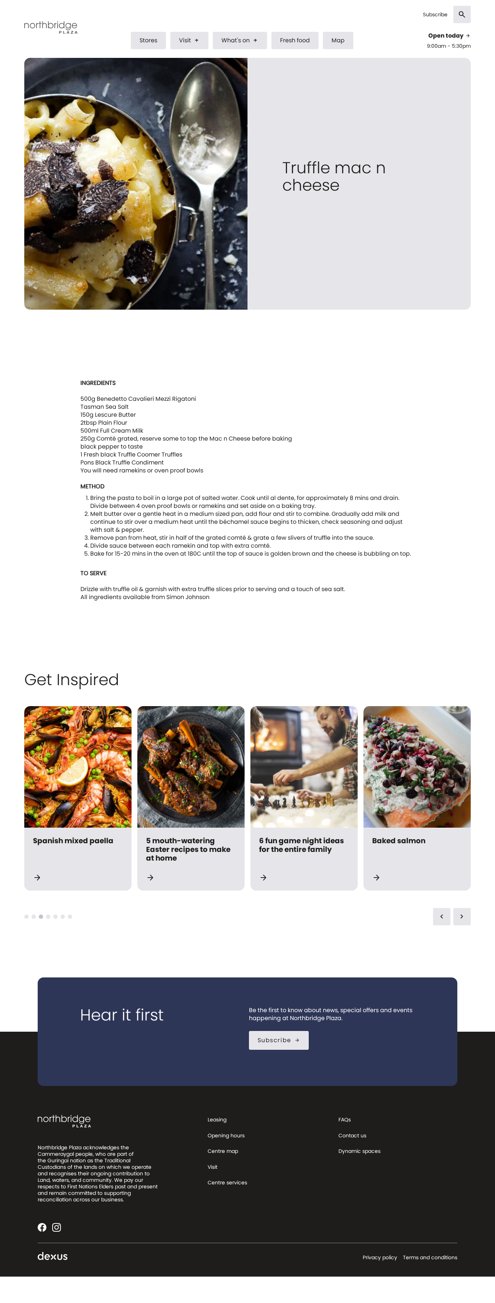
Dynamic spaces (359, 1151)
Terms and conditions (430, 1257)
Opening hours (226, 1135)
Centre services (227, 1182)
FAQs (344, 1119)
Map (338, 40)
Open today (449, 36)
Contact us (352, 1135)
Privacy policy (380, 1257)
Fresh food (295, 40)
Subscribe (435, 14)
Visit (189, 40)
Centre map (223, 1151)
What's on (239, 40)
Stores (148, 40)
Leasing (217, 1119)
